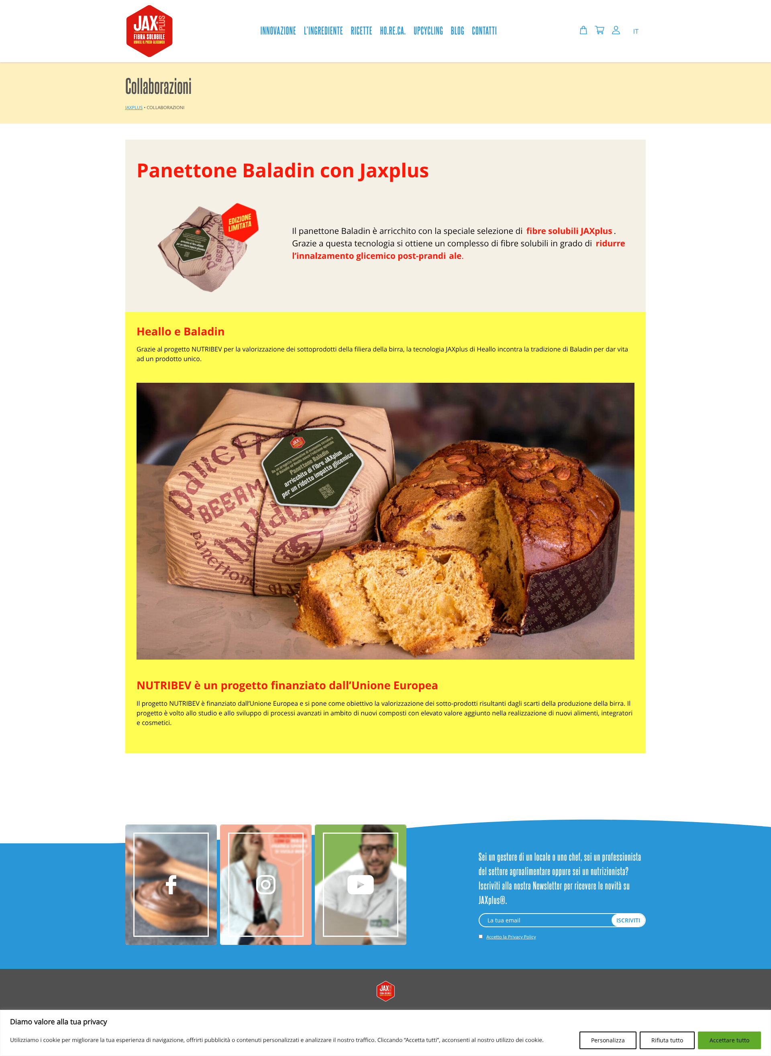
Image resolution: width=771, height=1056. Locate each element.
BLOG (458, 30)
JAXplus (134, 108)
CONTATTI (484, 30)
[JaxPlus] (149, 31)
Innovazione (278, 30)
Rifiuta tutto (667, 1040)
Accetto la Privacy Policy (511, 937)
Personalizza (608, 1040)
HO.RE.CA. (393, 30)
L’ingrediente (323, 30)
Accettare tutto (729, 1040)
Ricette (362, 30)
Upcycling (428, 30)
